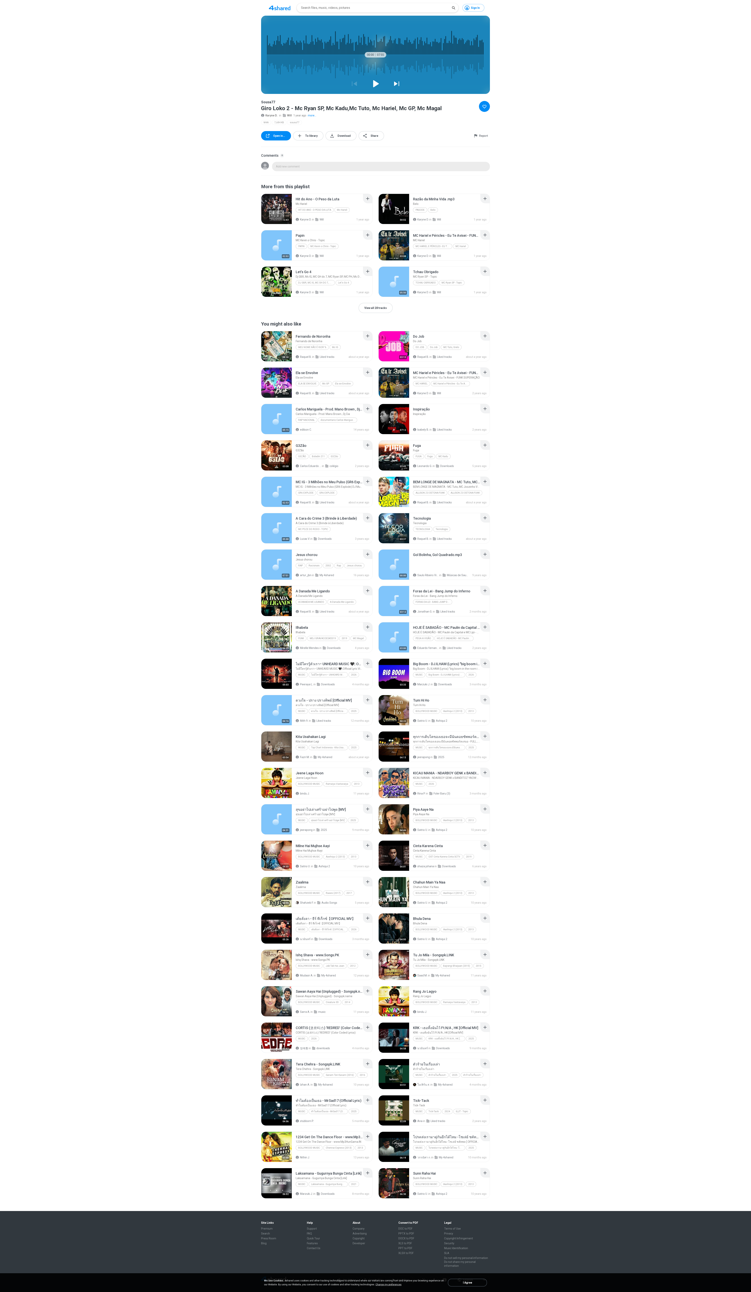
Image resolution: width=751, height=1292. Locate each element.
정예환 (304, 1048)
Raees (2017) (333, 893)
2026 (354, 674)
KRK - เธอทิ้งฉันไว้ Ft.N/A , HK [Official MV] (447, 1038)
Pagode (420, 210)
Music (301, 674)
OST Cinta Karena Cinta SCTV (444, 856)
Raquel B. (306, 356)
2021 (354, 1184)
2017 (349, 893)
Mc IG (335, 347)
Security (449, 1243)
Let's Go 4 (343, 282)
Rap (300, 565)
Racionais (314, 565)
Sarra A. (305, 1011)
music (322, 1011)
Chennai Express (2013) (339, 1147)
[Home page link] (279, 8)
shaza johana (425, 866)
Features (312, 1243)
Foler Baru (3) (442, 793)
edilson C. (306, 429)
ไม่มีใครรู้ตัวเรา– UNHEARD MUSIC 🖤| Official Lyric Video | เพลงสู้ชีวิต (329, 674)
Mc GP (325, 383)
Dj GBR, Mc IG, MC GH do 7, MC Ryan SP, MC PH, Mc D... (316, 282)
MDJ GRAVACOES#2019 (323, 638)
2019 (344, 638)
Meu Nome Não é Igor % (312, 347)
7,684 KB (279, 122)
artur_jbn (305, 575)
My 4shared (327, 575)
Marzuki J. (423, 684)
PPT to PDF (405, 1248)
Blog (264, 1243)
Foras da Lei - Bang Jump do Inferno (434, 602)
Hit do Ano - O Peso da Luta (314, 210)
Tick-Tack (434, 1111)
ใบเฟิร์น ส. (423, 1084)
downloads (323, 1048)
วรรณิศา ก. (424, 1157)
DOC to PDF (405, 1228)
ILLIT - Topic (462, 1111)
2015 (478, 966)
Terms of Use (452, 1228)
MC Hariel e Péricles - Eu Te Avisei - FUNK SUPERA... (434, 246)
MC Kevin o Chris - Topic (323, 246)
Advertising (360, 1233)
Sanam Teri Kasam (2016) (340, 1075)
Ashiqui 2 (441, 720)
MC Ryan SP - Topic (452, 282)
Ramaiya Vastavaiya (337, 784)
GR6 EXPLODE (306, 492)
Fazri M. (305, 757)
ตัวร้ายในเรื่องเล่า (437, 1075)
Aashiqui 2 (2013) (452, 711)
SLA (446, 1253)
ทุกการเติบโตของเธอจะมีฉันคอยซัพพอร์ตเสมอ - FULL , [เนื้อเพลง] (447, 747)
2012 (353, 966)
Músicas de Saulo (457, 575)
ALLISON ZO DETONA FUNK (430, 492)
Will (289, 115)
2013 (471, 711)
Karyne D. (271, 115)
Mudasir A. (306, 975)
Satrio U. (422, 720)
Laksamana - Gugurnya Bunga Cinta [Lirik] (329, 1184)
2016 (362, 1075)
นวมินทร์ (305, 939)
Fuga (418, 456)
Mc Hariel (342, 210)
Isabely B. (423, 429)
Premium (267, 1228)
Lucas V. (305, 538)
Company (359, 1228)
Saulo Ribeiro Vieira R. (428, 575)
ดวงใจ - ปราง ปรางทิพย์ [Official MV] (329, 711)
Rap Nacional (306, 420)
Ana (419, 1121)
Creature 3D (332, 1002)
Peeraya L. (306, 684)
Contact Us (313, 1248)
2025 (354, 711)
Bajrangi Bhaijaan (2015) (456, 966)
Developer (359, 1243)
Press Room (268, 1238)
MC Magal (358, 638)
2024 (447, 1111)
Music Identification (456, 1248)
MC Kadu (443, 456)
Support (312, 1228)
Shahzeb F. (306, 902)
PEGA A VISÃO (423, 638)
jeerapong (423, 757)
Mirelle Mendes (309, 648)
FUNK (301, 638)
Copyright (359, 1238)
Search (265, 1233)
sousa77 (294, 122)
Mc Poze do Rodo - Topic (313, 529)
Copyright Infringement (458, 1238)
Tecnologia (423, 529)
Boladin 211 (318, 456)
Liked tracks (327, 356)
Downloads (447, 466)
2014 (347, 1002)
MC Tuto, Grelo (451, 347)
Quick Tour (313, 1238)
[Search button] (453, 8)
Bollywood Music (426, 711)
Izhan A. (305, 1084)
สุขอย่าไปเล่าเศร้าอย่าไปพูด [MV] (328, 820)
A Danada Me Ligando (311, 602)
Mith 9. (304, 720)
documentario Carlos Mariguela (338, 420)
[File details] (276, 209)
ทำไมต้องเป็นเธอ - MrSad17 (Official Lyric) (329, 1111)
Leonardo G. (424, 466)
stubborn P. (307, 1121)
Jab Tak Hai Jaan (335, 966)
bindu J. (305, 793)
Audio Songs (329, 902)
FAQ (309, 1233)
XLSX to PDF (406, 1253)
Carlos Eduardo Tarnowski (310, 466)
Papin (301, 246)
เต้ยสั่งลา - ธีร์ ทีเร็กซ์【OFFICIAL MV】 (329, 929)
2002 (328, 565)
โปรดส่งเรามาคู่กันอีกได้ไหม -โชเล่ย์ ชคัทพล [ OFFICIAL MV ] (447, 1147)
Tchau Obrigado (426, 282)
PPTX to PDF (406, 1233)
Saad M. (422, 975)
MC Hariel (460, 246)
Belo (432, 210)
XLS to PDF (405, 1243)
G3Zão (302, 456)
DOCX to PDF (406, 1238)
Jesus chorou (354, 565)
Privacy (448, 1233)
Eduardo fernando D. (428, 648)
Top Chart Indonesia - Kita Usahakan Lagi (329, 747)
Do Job (420, 347)
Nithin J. (305, 1157)
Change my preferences (389, 1284)
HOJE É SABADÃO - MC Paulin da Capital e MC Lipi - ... (455, 638)
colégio (334, 466)
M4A (266, 122)
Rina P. (421, 793)
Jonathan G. (424, 611)
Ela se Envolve (307, 383)
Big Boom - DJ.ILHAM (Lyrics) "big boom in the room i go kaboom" (447, 674)
